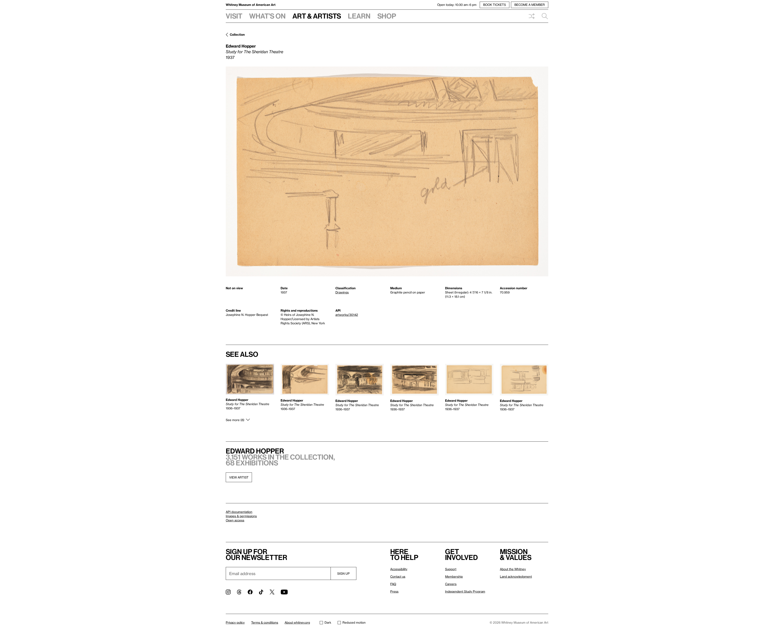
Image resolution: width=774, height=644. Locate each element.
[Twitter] (272, 592)
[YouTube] (284, 592)
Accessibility (398, 569)
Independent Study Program (465, 591)
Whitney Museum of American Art (251, 4)
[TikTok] (261, 592)
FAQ (393, 584)
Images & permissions (241, 516)
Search (543, 16)
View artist (239, 477)
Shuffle (531, 16)
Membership (454, 576)
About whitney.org (297, 622)
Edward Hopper (241, 46)
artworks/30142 (346, 314)
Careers (451, 584)
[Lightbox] (387, 171)
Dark (328, 622)
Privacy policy (235, 622)
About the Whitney (513, 569)
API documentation (239, 512)
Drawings (342, 292)
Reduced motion (354, 622)
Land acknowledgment (516, 576)
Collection (237, 34)
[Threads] (239, 592)
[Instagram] (228, 592)
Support (450, 569)
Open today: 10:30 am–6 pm (456, 4)
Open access (235, 520)
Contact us (397, 576)
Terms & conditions (264, 622)
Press (394, 591)
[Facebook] (250, 592)
